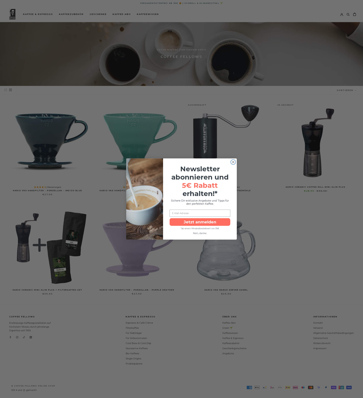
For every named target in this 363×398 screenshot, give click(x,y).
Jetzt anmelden (200, 222)
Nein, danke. (200, 233)
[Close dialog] (233, 162)
